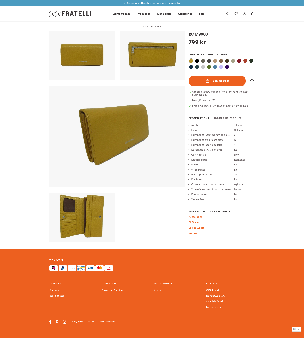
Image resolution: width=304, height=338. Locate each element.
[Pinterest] (57, 321)
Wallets (193, 233)
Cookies (90, 321)
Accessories (195, 216)
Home (146, 26)
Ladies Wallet (196, 227)
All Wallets (195, 222)
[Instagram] (65, 321)
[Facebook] (50, 321)
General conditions (106, 321)
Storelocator (56, 295)
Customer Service (112, 290)
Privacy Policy (77, 321)
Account (54, 290)
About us (159, 290)
